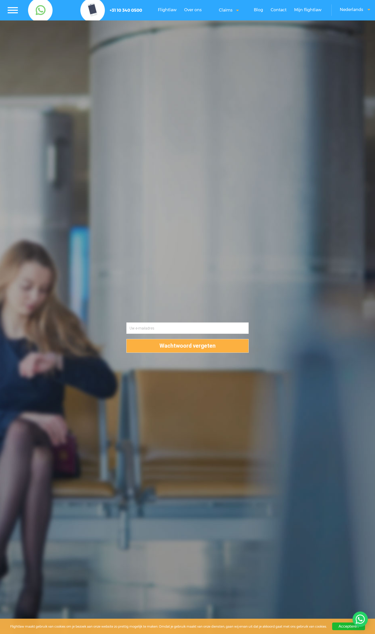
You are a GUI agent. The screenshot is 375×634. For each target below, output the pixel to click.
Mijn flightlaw (307, 9)
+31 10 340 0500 (126, 10)
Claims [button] (226, 10)
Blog (258, 9)
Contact (278, 9)
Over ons (193, 9)
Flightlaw (167, 9)
